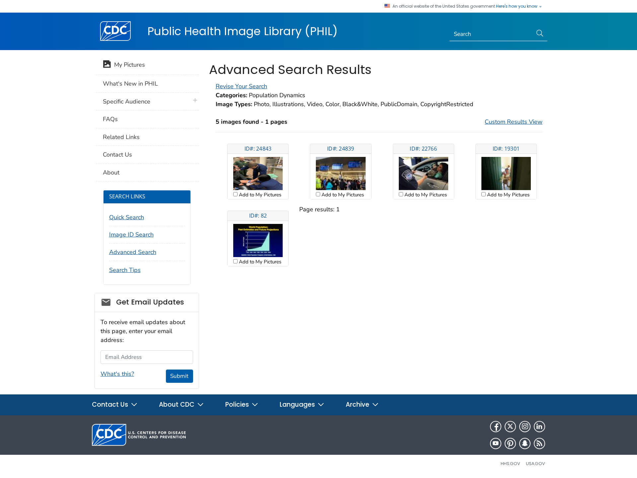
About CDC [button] (177, 404)
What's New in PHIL (130, 84)
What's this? (117, 374)
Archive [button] (358, 404)
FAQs (110, 119)
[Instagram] (525, 426)
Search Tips (125, 270)
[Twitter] (510, 426)
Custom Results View (513, 122)
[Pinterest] (510, 443)
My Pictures (128, 65)
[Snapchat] (525, 443)
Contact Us (117, 155)
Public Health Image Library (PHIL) (242, 31)
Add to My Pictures (259, 194)
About (111, 172)
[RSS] (539, 443)
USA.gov (535, 463)
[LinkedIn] (539, 426)
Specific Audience (126, 101)
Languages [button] (298, 404)
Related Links (121, 137)
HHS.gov (510, 463)
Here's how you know (517, 6)
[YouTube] (495, 443)
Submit (179, 376)
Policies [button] (237, 404)
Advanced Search (132, 252)
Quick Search (126, 217)
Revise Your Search (241, 86)
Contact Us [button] (111, 404)
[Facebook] (495, 426)
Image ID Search (131, 235)
